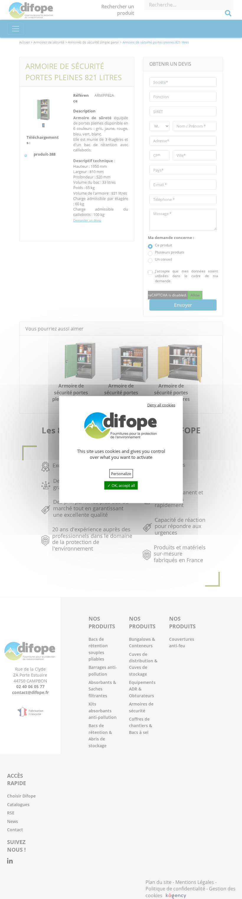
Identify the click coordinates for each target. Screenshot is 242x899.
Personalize (121, 473)
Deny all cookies (161, 404)
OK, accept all (123, 485)
